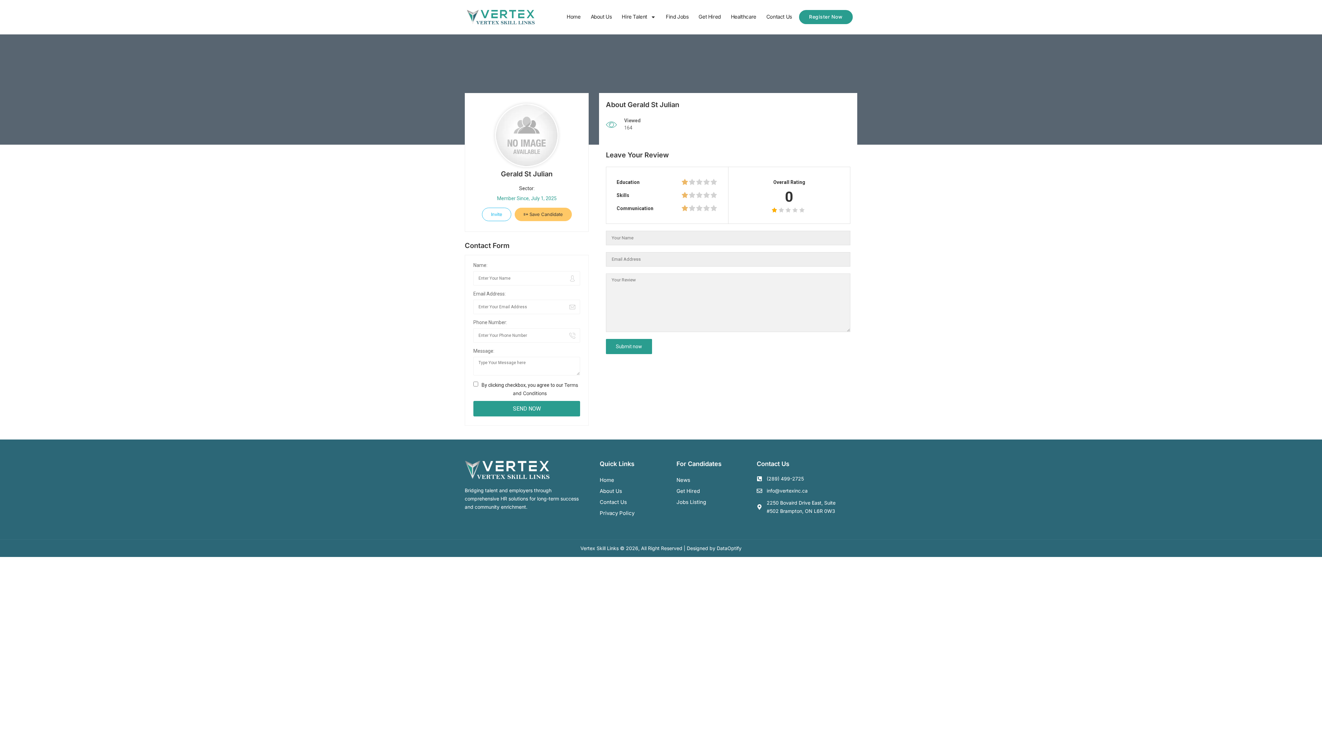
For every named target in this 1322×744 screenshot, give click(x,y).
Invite (496, 214)
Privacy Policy (617, 513)
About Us (601, 16)
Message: (483, 351)
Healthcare (743, 16)
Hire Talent (634, 16)
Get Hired (710, 16)
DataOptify (729, 548)
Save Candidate (545, 214)
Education (628, 182)
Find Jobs (677, 16)
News (683, 480)
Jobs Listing (691, 502)
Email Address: (489, 294)
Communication (635, 208)
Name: (480, 265)
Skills (623, 195)
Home (573, 16)
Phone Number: (490, 322)
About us (611, 491)
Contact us (613, 502)
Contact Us (779, 16)
